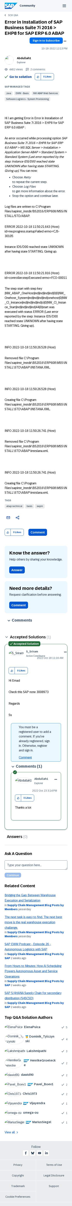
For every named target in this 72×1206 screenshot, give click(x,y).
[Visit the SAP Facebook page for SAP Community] (25, 1153)
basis (29, 506)
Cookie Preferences (17, 1196)
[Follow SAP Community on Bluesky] (32, 1153)
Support (54, 1186)
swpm (40, 506)
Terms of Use (54, 1164)
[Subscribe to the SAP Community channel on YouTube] (39, 1153)
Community (27, 5)
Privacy (17, 1164)
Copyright (18, 1175)
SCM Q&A (13, 15)
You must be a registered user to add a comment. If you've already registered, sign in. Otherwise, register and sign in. (35, 738)
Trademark (18, 1186)
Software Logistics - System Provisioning (27, 99)
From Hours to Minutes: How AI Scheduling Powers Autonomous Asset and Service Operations (33, 971)
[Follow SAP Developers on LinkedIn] (46, 1153)
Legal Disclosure (54, 1175)
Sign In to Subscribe (46, 40)
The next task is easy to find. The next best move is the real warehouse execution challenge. (33, 922)
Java (8, 93)
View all (10, 1132)
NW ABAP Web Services (45, 93)
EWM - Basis (22, 93)
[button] (38, 76)
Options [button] (64, 41)
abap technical (14, 506)
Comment (38, 532)
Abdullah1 (24, 58)
